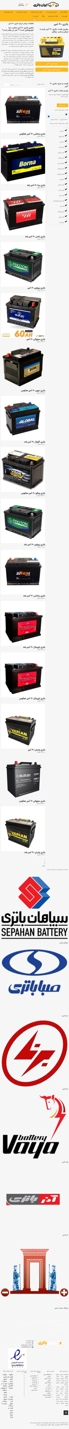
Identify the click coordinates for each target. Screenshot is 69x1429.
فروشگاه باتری (63, 12)
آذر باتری (65, 1235)
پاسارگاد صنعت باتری (9, 71)
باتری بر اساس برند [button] (52, 12)
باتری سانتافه (20, 1390)
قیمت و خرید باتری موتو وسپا (10, 1412)
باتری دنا (21, 1388)
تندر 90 (20, 36)
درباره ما (49, 1387)
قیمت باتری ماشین (53, 16)
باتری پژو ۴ (19, 1386)
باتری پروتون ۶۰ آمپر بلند (34, 544)
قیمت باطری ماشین (47, 1380)
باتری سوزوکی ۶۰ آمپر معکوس (32, 801)
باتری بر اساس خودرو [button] (37, 12)
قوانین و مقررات (47, 1395)
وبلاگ (43, 16)
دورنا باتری (34, 1390)
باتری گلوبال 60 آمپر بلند (34, 442)
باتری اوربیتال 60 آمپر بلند (34, 647)
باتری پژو (20, 1382)
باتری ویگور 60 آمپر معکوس (33, 493)
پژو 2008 (31, 42)
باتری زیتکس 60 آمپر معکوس (32, 134)
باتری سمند (20, 1380)
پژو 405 (25, 38)
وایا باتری (28, 73)
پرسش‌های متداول (48, 1392)
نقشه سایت (48, 1397)
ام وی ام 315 (14, 36)
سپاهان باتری (23, 71)
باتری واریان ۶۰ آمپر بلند (34, 852)
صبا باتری (17, 71)
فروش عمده (64, 16)
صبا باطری (34, 1378)
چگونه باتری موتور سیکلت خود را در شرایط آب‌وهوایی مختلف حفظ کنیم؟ (3, 1384)
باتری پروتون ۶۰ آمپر (36, 288)
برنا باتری (22, 73)
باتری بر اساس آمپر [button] (22, 12)
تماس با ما (35, 16)
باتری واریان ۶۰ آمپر (36, 750)
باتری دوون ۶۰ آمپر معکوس (33, 390)
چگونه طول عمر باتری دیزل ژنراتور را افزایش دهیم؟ (10, 1381)
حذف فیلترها (62, 105)
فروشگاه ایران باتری (29, 75)
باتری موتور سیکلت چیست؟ (4, 1400)
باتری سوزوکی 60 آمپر (36, 339)
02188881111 (21, 5)
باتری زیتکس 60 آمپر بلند (34, 595)
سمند (21, 38)
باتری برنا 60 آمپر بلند (36, 185)
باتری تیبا (20, 1378)
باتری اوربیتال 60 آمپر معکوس (32, 698)
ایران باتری (65, 95)
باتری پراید (20, 1376)
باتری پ (21, 1384)
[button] (34, 19)
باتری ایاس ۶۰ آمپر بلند (35, 236)
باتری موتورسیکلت (8, 12)
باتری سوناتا (20, 1392)
